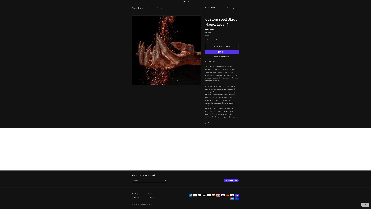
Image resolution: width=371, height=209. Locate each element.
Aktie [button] (209, 123)
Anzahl (207, 35)
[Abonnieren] (165, 180)
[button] (228, 8)
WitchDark (139, 204)
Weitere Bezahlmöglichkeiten (222, 56)
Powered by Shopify (147, 204)
